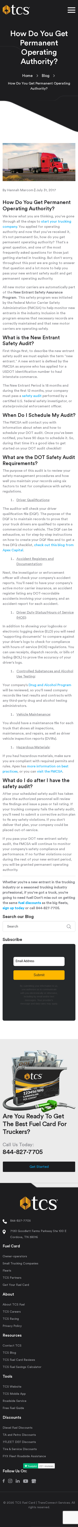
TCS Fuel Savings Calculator (22, 1367)
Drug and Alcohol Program (50, 685)
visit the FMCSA (49, 771)
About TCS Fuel (14, 1304)
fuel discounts (29, 903)
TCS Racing (11, 1318)
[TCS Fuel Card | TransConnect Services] (16, 9)
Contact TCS (12, 1345)
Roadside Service (14, 1401)
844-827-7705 (20, 1220)
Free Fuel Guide (13, 1408)
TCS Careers (12, 1311)
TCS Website (12, 1386)
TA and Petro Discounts (19, 1434)
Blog (45, 76)
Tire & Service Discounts (20, 1449)
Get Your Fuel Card (16, 1284)
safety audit (32, 396)
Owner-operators (15, 1256)
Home (27, 76)
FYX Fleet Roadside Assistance (24, 1456)
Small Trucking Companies (20, 1263)
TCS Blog (9, 1352)
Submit (39, 975)
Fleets (7, 1270)
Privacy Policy (12, 1326)
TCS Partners (12, 1277)
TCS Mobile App (14, 1393)
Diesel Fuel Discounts (17, 1427)
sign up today (13, 908)
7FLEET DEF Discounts (19, 1442)
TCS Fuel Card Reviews (19, 1359)
